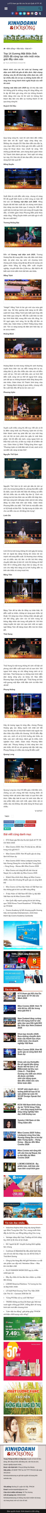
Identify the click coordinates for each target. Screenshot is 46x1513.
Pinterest (30, 825)
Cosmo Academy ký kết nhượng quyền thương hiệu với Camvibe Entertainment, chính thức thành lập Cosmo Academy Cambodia (23, 913)
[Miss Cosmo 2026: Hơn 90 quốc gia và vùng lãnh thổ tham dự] (10, 1053)
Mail (8, 829)
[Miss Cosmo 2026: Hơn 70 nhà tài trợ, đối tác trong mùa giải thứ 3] (10, 1009)
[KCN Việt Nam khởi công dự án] (10, 1108)
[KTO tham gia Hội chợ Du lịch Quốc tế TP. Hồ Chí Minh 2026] (10, 997)
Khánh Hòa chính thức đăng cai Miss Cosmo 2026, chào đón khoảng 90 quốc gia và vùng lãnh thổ (23, 880)
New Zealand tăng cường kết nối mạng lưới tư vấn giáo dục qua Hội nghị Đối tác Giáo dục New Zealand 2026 (30, 1023)
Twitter (21, 822)
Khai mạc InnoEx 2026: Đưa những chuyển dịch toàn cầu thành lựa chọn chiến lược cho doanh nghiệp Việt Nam (29, 1038)
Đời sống (11, 49)
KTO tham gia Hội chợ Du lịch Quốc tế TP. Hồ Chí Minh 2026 (29, 995)
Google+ (31, 822)
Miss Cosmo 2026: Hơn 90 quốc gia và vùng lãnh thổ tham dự (30, 1051)
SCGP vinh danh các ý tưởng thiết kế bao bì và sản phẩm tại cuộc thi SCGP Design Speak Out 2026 (29, 1094)
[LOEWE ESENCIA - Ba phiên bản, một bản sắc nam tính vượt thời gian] (10, 1167)
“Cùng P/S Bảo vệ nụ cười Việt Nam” (20, 1298)
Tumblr (20, 825)
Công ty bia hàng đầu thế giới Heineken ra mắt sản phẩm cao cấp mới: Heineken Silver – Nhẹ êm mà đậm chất (23, 1263)
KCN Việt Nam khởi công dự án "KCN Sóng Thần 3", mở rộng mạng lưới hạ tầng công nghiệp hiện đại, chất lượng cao (30, 1109)
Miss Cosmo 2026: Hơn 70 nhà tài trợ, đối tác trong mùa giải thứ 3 (30, 1008)
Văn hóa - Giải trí (24, 49)
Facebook (9, 822)
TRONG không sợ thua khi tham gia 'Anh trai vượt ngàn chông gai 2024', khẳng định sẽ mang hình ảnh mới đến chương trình (22, 1304)
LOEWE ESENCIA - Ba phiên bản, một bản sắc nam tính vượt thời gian (28, 1166)
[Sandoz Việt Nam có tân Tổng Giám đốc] (10, 1123)
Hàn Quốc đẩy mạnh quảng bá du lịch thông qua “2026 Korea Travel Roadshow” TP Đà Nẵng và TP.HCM (22, 903)
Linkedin (9, 825)
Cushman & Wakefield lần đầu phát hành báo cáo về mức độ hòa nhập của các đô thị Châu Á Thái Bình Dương (22, 1253)
